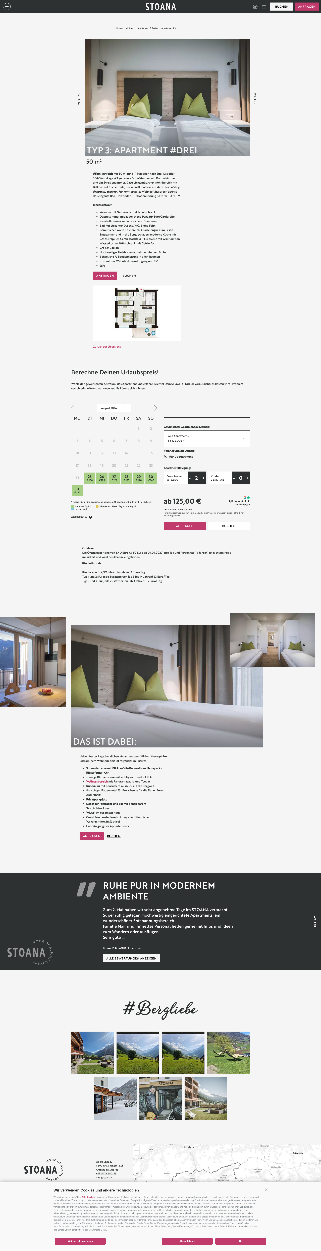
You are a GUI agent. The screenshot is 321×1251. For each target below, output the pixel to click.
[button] (266, 1189)
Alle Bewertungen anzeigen (131, 958)
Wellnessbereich (97, 781)
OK (241, 1241)
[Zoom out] (136, 1152)
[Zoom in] (136, 1147)
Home (119, 28)
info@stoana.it (104, 1177)
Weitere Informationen (80, 1241)
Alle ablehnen (187, 1241)
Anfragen (307, 6)
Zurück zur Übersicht (107, 346)
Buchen (282, 6)
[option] (167, 97)
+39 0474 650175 (106, 1173)
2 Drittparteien (89, 1197)
